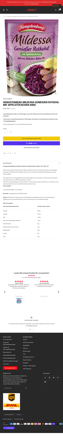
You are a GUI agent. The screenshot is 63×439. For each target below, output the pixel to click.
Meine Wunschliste (28, 342)
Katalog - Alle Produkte (29, 365)
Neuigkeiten (26, 345)
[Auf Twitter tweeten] (12, 153)
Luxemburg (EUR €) (8, 414)
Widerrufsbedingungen (9, 358)
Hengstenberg (7, 98)
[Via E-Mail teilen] (15, 153)
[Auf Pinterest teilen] (10, 153)
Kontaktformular (34, 4)
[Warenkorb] (59, 10)
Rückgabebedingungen (9, 355)
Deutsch (19, 414)
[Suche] (7, 10)
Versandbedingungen (31, 325)
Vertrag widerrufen (10, 368)
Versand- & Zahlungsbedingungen (9, 348)
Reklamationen (7, 352)
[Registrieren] (26, 388)
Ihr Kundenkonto (7, 339)
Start (4, 16)
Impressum (6, 364)
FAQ (24, 354)
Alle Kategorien (27, 368)
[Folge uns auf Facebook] (45, 378)
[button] (5, 292)
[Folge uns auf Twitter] (49, 378)
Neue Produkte (27, 360)
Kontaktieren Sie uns (28, 357)
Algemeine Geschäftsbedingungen (9, 343)
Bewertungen (26, 351)
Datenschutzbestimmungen (10, 361)
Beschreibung (7, 163)
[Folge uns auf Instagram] (53, 378)
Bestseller (25, 363)
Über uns (25, 348)
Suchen (25, 339)
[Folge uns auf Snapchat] (45, 382)
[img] (31, 276)
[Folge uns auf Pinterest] (58, 378)
